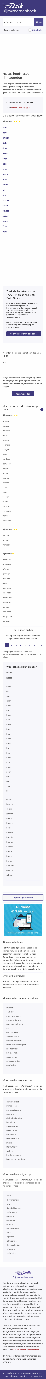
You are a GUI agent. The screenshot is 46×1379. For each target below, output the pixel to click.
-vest (8, 1195)
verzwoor (7, 520)
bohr (5, 127)
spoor (5, 216)
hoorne (9, 842)
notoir (5, 473)
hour (8, 753)
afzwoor (6, 578)
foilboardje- (11, 1138)
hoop (8, 738)
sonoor (6, 492)
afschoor (7, 569)
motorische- (12, 1106)
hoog (8, 715)
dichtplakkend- (13, 1118)
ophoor (9, 870)
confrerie (10, 1065)
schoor (6, 200)
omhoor (10, 865)
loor (8, 762)
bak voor (7, 593)
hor (7, 748)
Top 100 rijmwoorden (23, 897)
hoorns (9, 846)
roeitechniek (12, 1049)
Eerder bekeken (11, 30)
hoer (8, 705)
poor (8, 781)
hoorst (9, 856)
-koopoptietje (12, 1245)
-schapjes (10, 1212)
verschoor (7, 506)
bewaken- (11, 1130)
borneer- (10, 1134)
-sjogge (9, 1249)
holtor (9, 818)
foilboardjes (12, 1036)
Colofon (23, 1376)
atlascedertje (12, 1061)
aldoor (6, 583)
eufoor (6, 435)
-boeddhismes (13, 1208)
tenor (5, 501)
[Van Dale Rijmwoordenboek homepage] (14, 6)
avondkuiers (12, 1032)
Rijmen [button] (39, 22)
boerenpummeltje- (15, 1159)
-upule (9, 1216)
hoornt (9, 851)
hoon (8, 734)
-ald (8, 1204)
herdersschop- (13, 1155)
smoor (6, 210)
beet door (7, 602)
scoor (5, 205)
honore (9, 823)
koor (5, 169)
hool (8, 729)
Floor (5, 153)
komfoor (6, 464)
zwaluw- (10, 1143)
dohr (5, 143)
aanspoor (7, 564)
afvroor (6, 574)
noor (5, 179)
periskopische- (13, 1110)
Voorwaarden (35, 1376)
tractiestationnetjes (15, 1044)
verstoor (6, 516)
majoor (6, 468)
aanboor (6, 559)
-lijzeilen (10, 1236)
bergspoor (7, 616)
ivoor (5, 454)
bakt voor (7, 597)
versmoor (7, 511)
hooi (8, 720)
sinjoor (6, 487)
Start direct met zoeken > (23, 334)
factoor (6, 440)
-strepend (10, 1241)
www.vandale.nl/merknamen (25, 1349)
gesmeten (11, 1057)
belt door (7, 611)
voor (5, 231)
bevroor (6, 430)
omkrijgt (10, 1012)
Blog (6, 1376)
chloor (6, 137)
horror (9, 861)
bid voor (6, 621)
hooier (9, 828)
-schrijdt (10, 1253)
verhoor (6, 545)
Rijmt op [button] (8, 22)
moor (5, 174)
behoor (6, 535)
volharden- (11, 1126)
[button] (41, 409)
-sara (8, 1224)
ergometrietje (12, 1020)
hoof (8, 710)
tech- (8, 1151)
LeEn (8, 1028)
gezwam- (10, 1114)
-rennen (10, 1220)
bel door (6, 607)
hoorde (9, 837)
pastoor (6, 478)
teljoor (6, 497)
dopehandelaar (13, 1040)
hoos (8, 743)
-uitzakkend (12, 1228)
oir (4, 190)
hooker (9, 832)
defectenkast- (13, 1102)
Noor (5, 184)
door (5, 148)
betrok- (9, 1122)
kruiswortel (11, 1053)
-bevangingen (13, 1200)
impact (9, 1008)
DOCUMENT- (12, 1147)
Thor (5, 226)
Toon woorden (23, 394)
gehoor (6, 540)
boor (5, 132)
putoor (6, 483)
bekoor (6, 426)
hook (8, 724)
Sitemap (14, 1376)
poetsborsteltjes (13, 1024)
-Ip (7, 1232)
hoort (9, 677)
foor (5, 158)
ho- (4, 362)
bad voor (7, 588)
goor (5, 163)
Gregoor (6, 449)
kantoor (6, 459)
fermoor (6, 445)
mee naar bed (13, 1016)
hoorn (9, 672)
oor (4, 195)
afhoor (9, 799)
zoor (8, 791)
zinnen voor (19, 108)
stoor (5, 221)
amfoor (6, 421)
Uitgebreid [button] (37, 30)
